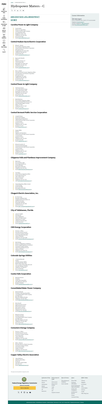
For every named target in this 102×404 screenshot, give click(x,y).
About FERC (74, 380)
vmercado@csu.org (22, 270)
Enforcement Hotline (54, 384)
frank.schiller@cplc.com (23, 38)
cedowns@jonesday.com (23, 96)
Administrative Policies (30, 402)
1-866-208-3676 (84, 23)
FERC (4, 4)
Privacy (72, 395)
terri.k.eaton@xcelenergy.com (24, 180)
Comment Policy (75, 397)
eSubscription (84, 388)
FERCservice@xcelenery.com (24, 189)
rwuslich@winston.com (23, 67)
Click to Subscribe (24, 388)
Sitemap (82, 402)
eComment (83, 384)
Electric (43, 382)
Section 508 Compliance (74, 389)
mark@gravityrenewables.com (25, 284)
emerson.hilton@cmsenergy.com (25, 239)
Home (12, 2)
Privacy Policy (67, 402)
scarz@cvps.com (22, 153)
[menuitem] (4, 51)
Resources (44, 391)
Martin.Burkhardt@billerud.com (25, 300)
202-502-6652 (80, 22)
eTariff (82, 391)
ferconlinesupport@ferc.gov (81, 25)
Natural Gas (44, 380)
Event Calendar (64, 383)
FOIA (53, 389)
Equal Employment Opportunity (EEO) (75, 386)
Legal (53, 387)
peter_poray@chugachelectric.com (26, 206)
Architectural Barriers (74, 392)
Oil (42, 389)
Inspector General (56, 392)
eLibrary (83, 380)
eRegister (83, 382)
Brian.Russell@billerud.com (24, 311)
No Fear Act (56, 402)
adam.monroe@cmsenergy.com (25, 351)
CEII (52, 390)
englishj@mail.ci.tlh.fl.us (23, 223)
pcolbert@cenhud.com (23, 80)
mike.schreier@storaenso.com (25, 324)
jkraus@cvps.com (22, 127)
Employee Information (74, 383)
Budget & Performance (75, 402)
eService (83, 389)
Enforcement (54, 382)
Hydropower (44, 384)
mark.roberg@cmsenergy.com (25, 251)
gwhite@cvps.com (22, 141)
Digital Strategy (50, 402)
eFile (82, 386)
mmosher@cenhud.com (23, 55)
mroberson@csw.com (23, 108)
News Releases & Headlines (65, 381)
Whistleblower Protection (41, 402)
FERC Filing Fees (84, 393)
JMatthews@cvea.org (23, 365)
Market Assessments (45, 386)
